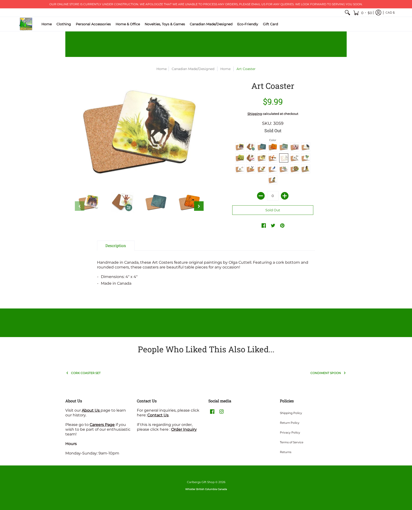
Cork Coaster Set (86, 373)
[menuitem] (347, 13)
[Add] (284, 196)
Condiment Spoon (325, 373)
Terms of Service (291, 442)
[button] (362, 13)
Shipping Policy (291, 413)
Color (272, 140)
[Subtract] (261, 196)
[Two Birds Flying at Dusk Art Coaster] (156, 202)
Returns (285, 452)
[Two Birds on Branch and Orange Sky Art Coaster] (189, 202)
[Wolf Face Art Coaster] (89, 202)
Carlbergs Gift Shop (201, 482)
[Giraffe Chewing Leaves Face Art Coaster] (122, 202)
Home (161, 69)
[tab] (115, 246)
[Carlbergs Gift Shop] (26, 24)
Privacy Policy (290, 432)
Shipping (254, 114)
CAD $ (390, 12)
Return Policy (289, 422)
